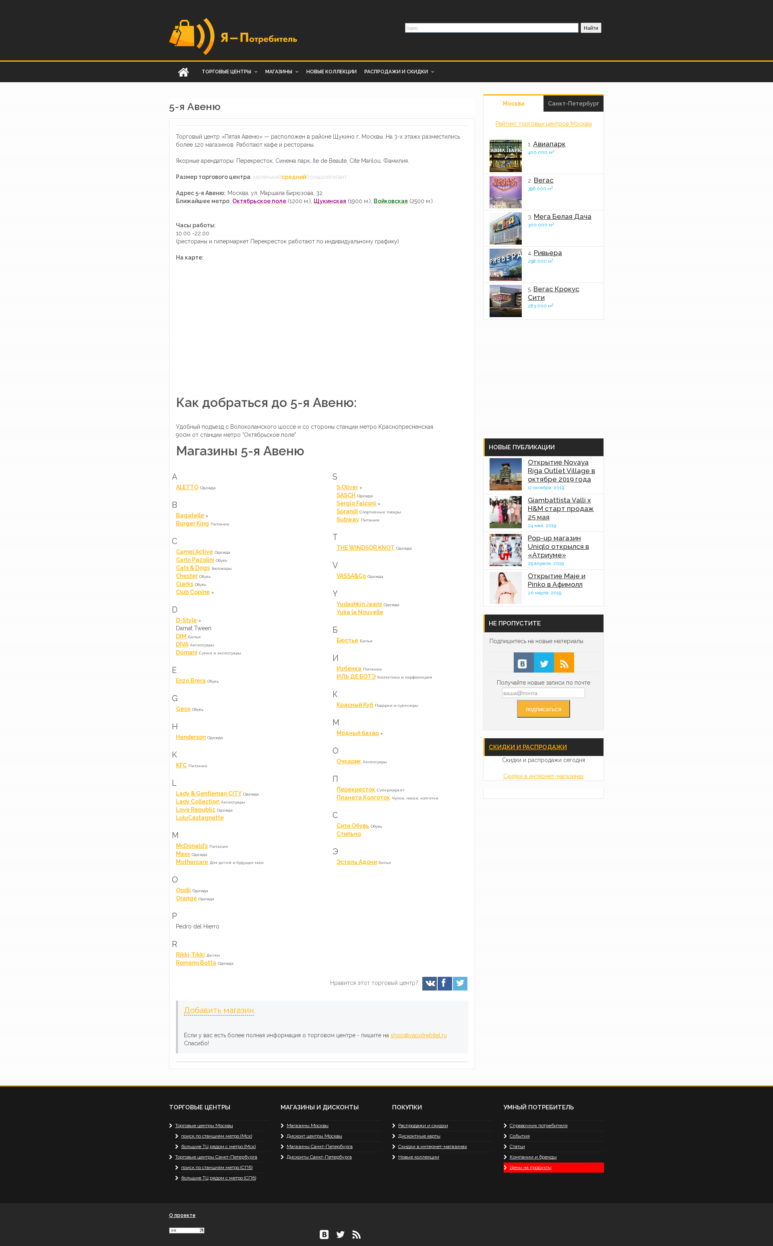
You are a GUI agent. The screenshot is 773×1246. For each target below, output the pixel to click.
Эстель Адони (357, 862)
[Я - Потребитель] (233, 36)
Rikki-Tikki (190, 954)
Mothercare (192, 862)
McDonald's (192, 846)
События (520, 1136)
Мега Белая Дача (562, 216)
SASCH (346, 495)
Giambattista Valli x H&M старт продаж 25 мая (561, 508)
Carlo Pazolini (195, 560)
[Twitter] (460, 984)
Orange (186, 898)
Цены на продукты (531, 1167)
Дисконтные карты (419, 1136)
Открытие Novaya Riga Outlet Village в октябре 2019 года (561, 470)
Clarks (184, 584)
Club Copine (193, 592)
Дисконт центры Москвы (314, 1136)
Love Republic (195, 809)
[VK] (429, 984)
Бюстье (347, 640)
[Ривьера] (506, 265)
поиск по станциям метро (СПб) (216, 1167)
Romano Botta (196, 962)
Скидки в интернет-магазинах (543, 776)
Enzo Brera (191, 680)
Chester (187, 576)
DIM (181, 636)
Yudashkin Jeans (359, 604)
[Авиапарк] (506, 156)
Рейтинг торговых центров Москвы (544, 123)
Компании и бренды (533, 1157)
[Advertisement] (543, 378)
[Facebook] (444, 984)
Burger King (192, 523)
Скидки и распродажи (528, 747)
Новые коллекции (331, 72)
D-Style (186, 620)
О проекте (182, 1215)
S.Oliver (347, 487)
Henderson (191, 737)
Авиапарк (549, 144)
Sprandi (347, 511)
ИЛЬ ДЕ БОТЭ (356, 676)
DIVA (182, 644)
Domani (186, 652)
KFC (181, 765)
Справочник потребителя (539, 1125)
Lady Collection (197, 801)
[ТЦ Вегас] (506, 192)
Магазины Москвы (308, 1125)
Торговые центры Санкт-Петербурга (216, 1157)
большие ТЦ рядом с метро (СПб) (218, 1178)
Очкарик (349, 761)
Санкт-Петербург (573, 103)
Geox (183, 709)
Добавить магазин (219, 1010)
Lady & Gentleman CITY (209, 793)
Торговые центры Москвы (204, 1125)
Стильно (349, 834)
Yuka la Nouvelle (360, 612)
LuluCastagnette (200, 817)
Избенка (349, 668)
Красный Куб (355, 705)
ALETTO (187, 487)
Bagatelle (190, 515)
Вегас (544, 180)
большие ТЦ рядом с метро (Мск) (218, 1146)
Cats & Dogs (193, 568)
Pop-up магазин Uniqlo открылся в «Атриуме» (558, 546)
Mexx (183, 854)
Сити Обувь (353, 825)
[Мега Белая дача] (506, 228)
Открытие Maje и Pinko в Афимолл (556, 580)
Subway (348, 519)
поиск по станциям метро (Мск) (216, 1136)
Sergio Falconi (356, 503)
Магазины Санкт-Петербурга (320, 1146)
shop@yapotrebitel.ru (419, 1035)
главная (183, 72)
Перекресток (356, 789)
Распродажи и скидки (396, 72)
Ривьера (548, 253)
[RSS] (564, 662)
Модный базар (358, 733)
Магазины (279, 72)
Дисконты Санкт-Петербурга (319, 1157)
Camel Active (194, 551)
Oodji (183, 890)
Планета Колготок (363, 797)
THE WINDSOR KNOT (366, 547)
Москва (514, 103)
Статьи (517, 1146)
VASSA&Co (351, 576)
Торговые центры (227, 72)
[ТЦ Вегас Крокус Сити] (506, 301)
